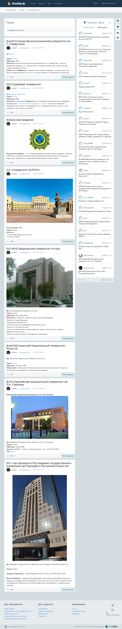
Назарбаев (20, 101)
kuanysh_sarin (89, 268)
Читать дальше (68, 77)
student (14, 48)
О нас (74, 609)
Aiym (85, 218)
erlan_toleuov (88, 255)
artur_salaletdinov (90, 197)
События (41, 616)
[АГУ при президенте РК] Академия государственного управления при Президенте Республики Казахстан (38, 465)
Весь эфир (108, 280)
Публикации (102, 27)
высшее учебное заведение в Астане (33, 104)
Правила (75, 614)
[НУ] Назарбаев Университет (23, 84)
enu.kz (13, 451)
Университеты (24, 48)
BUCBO (86, 46)
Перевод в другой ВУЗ (87, 87)
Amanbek (87, 183)
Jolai (85, 230)
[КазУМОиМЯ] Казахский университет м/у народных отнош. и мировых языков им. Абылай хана (94, 162)
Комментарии (89, 27)
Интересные (10, 10)
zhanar (86, 170)
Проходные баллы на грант (15, 619)
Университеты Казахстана (15, 616)
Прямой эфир (95, 22)
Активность (58, 4)
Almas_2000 (88, 60)
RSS (82, 280)
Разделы (42, 4)
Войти (95, 3)
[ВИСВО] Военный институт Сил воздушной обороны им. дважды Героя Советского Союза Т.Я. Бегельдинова (94, 52)
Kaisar (86, 73)
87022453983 (88, 143)
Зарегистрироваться (108, 3)
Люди (49, 4)
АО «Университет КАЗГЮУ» (23, 169)
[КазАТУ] (39, 54)
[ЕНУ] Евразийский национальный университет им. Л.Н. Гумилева (37, 383)
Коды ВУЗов (9, 609)
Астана (14, 59)
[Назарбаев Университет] (39, 94)
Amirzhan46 (88, 33)
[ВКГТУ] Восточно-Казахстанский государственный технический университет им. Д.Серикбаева (94, 99)
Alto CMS (22, 627)
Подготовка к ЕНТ (11, 614)
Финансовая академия (20, 119)
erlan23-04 (87, 156)
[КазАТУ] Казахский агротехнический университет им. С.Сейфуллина (38, 43)
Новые (21, 10)
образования (30, 73)
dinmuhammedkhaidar (92, 208)
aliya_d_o (87, 118)
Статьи (33, 4)
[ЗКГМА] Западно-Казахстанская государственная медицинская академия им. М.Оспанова (95, 189)
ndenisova (87, 93)
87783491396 (88, 243)
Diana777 (87, 83)
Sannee (86, 131)
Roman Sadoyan (93, 626)
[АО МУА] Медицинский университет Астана (33, 248)
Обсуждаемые (33, 10)
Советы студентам (45, 611)
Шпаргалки (43, 609)
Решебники (43, 614)
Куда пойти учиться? (86, 112)
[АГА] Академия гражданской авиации (92, 76)
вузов (25, 66)
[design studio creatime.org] (111, 626)
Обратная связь (78, 611)
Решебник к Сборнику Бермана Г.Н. (91, 201)
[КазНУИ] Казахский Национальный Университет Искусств (35, 347)
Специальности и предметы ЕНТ (17, 611)
